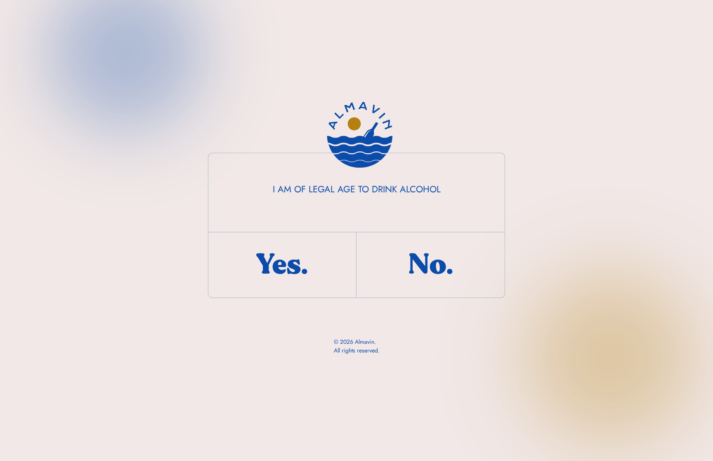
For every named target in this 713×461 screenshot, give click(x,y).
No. (430, 265)
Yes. (282, 265)
